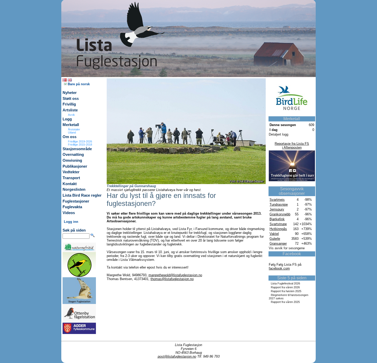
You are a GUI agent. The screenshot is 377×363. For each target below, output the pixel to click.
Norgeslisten (74, 189)
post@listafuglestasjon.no (177, 356)
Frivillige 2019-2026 (80, 141)
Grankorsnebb (280, 214)
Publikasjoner (75, 166)
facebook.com (279, 268)
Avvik (71, 114)
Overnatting (73, 154)
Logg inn (71, 222)
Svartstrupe (278, 224)
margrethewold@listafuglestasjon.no (175, 275)
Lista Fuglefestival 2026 (285, 283)
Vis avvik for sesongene (287, 248)
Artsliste (70, 110)
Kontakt (70, 184)
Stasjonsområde (77, 149)
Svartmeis (277, 200)
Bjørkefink (277, 219)
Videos (69, 213)
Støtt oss (71, 99)
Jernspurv (277, 209)
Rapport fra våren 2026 (285, 287)
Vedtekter (71, 172)
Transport (71, 178)
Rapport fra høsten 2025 (286, 291)
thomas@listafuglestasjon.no (172, 279)
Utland (72, 132)
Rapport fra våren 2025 (285, 301)
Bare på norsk (78, 84)
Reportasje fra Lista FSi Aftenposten (292, 145)
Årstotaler (74, 129)
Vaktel (274, 234)
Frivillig (69, 104)
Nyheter (70, 93)
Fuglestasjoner (76, 201)
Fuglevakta (72, 207)
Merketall (71, 125)
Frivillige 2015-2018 (80, 144)
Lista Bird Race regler (82, 195)
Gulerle (275, 239)
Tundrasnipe (279, 204)
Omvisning (72, 160)
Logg (67, 119)
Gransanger (278, 243)
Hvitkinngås (278, 229)
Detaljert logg (278, 134)
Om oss (69, 137)
